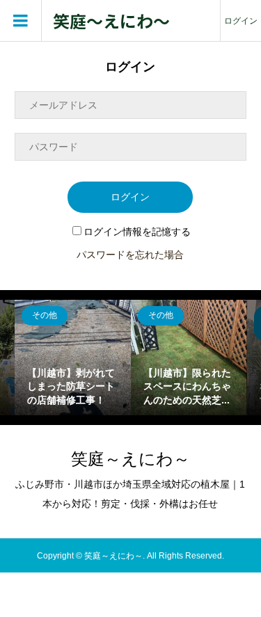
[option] (73, 358)
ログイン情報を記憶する (137, 231)
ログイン (241, 21)
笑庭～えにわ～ (111, 21)
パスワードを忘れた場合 (130, 254)
